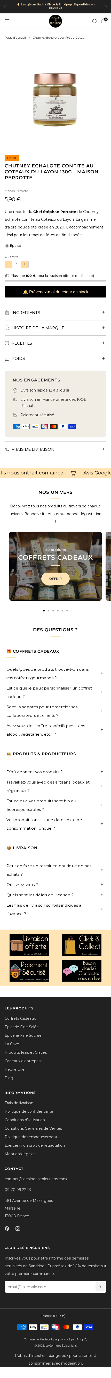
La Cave (12, 1044)
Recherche (15, 1069)
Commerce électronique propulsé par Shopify (55, 1339)
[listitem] (55, 6)
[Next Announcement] (106, 7)
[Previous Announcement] (5, 7)
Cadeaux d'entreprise (24, 1061)
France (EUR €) (53, 1316)
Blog (9, 1078)
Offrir (55, 579)
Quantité (11, 257)
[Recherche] (94, 21)
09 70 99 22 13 (18, 1189)
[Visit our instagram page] (17, 1228)
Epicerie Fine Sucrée (23, 1035)
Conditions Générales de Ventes (33, 1128)
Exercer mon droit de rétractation (35, 1145)
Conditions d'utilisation (25, 1120)
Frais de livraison (19, 1103)
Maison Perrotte (16, 191)
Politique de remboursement (31, 1137)
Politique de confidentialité (29, 1111)
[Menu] (7, 21)
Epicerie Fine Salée (22, 1027)
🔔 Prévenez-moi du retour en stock (55, 292)
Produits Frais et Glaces (26, 1052)
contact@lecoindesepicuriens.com (36, 1179)
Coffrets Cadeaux (20, 1018)
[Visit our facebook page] (6, 1228)
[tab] (44, 610)
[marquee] (55, 473)
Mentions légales (20, 1154)
